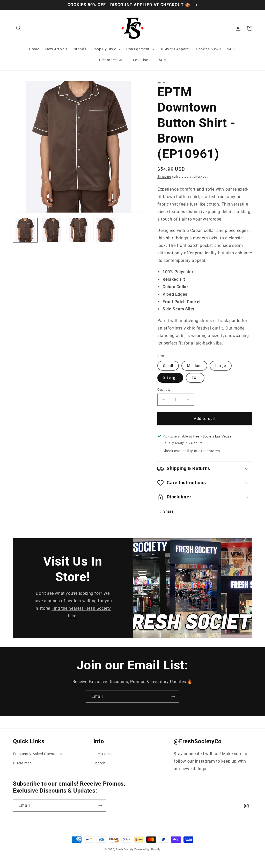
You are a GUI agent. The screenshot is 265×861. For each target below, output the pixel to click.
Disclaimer (22, 763)
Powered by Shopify (147, 849)
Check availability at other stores (191, 451)
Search (99, 763)
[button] (18, 28)
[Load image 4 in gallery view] (105, 230)
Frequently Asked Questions (37, 754)
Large (220, 366)
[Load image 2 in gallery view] (52, 230)
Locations (102, 754)
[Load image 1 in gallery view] (25, 230)
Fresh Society (125, 849)
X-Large (170, 378)
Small (168, 366)
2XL (195, 378)
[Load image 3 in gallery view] (79, 230)
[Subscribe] (173, 697)
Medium (194, 366)
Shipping (164, 176)
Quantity (163, 390)
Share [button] (168, 511)
